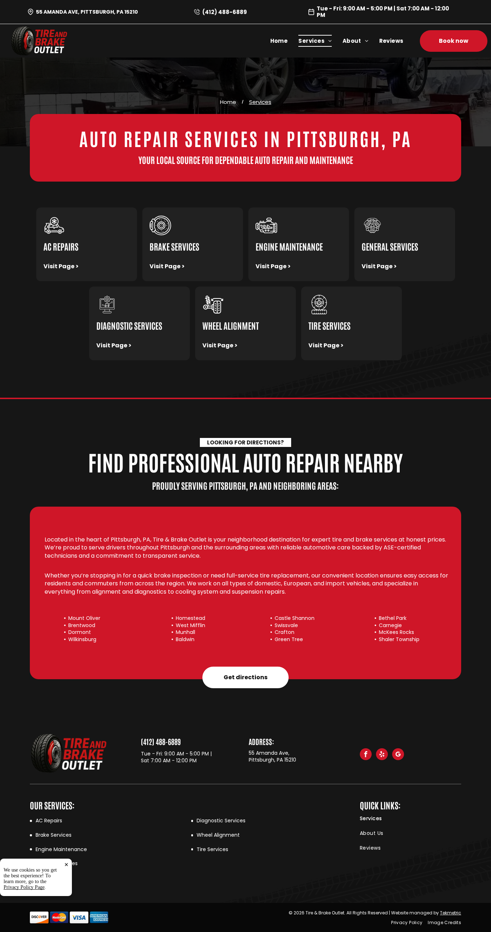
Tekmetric (450, 913)
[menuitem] (284, 41)
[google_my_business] (398, 755)
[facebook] (366, 755)
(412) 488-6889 (224, 12)
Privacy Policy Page (24, 887)
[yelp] (382, 755)
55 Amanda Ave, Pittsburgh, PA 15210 (87, 11)
